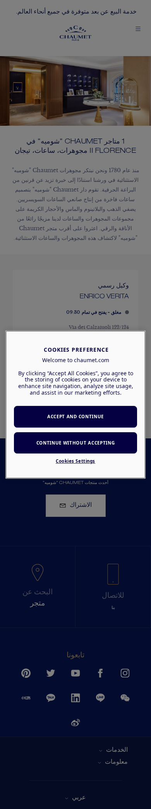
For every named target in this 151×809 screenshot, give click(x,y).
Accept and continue (75, 416)
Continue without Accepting (75, 443)
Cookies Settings (75, 461)
